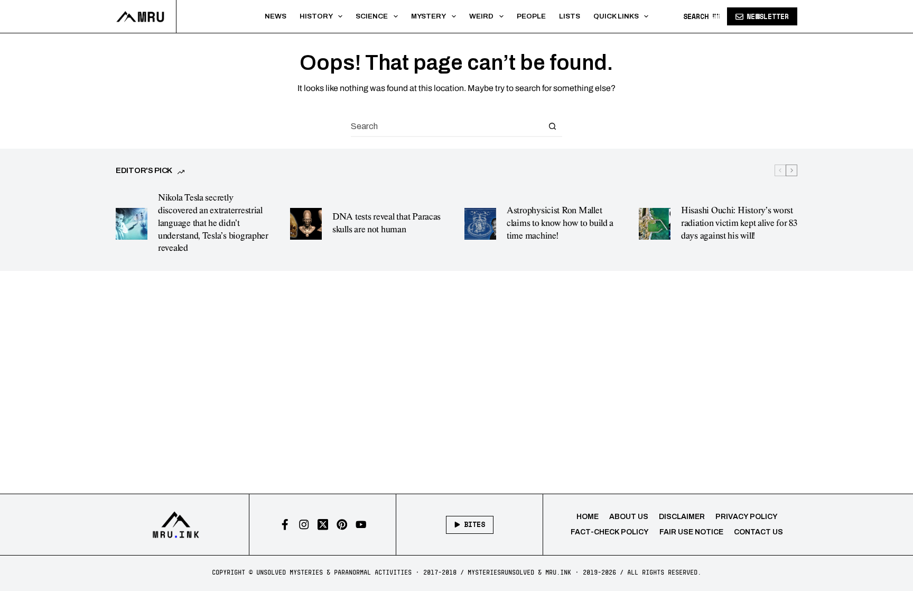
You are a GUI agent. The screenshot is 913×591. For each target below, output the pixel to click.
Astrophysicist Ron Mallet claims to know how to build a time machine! (560, 223)
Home (587, 517)
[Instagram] (304, 524)
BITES (474, 524)
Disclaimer (682, 517)
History (316, 16)
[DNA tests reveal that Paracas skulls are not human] (306, 224)
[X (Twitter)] (323, 524)
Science (372, 16)
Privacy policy (746, 517)
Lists (569, 16)
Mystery (428, 16)
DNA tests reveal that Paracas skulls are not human (386, 223)
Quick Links (616, 16)
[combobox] (446, 126)
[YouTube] (361, 524)
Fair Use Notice (691, 532)
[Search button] (552, 126)
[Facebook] (285, 524)
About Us (628, 517)
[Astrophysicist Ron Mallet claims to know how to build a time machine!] (480, 224)
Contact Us (758, 532)
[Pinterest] (342, 524)
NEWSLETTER (768, 16)
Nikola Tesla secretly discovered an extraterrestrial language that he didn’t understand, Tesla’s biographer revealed (213, 223)
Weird (481, 16)
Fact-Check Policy (610, 532)
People (531, 16)
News (275, 16)
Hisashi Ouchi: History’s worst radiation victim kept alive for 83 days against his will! (739, 223)
